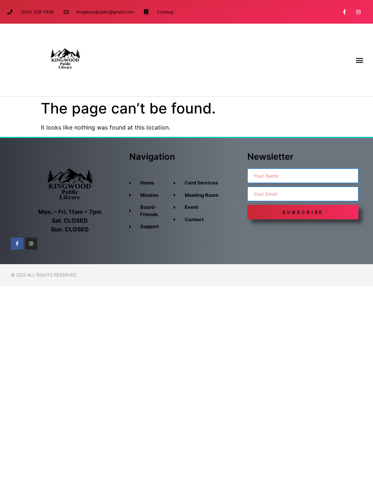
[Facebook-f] (344, 12)
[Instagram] (359, 12)
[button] (360, 60)
